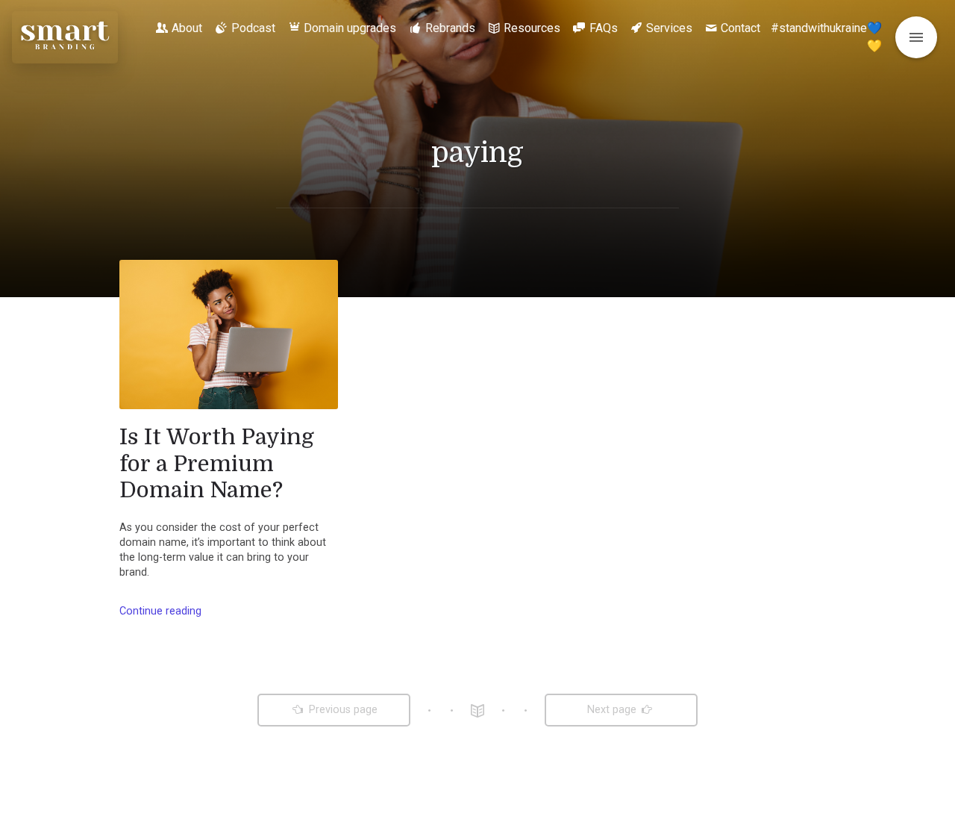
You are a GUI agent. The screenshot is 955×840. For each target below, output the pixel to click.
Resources (532, 28)
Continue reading (160, 611)
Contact (740, 28)
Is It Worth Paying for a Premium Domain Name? (216, 463)
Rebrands (450, 28)
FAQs (603, 28)
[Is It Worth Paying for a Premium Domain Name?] (228, 334)
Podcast (253, 28)
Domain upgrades (350, 28)
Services (669, 28)
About (187, 28)
